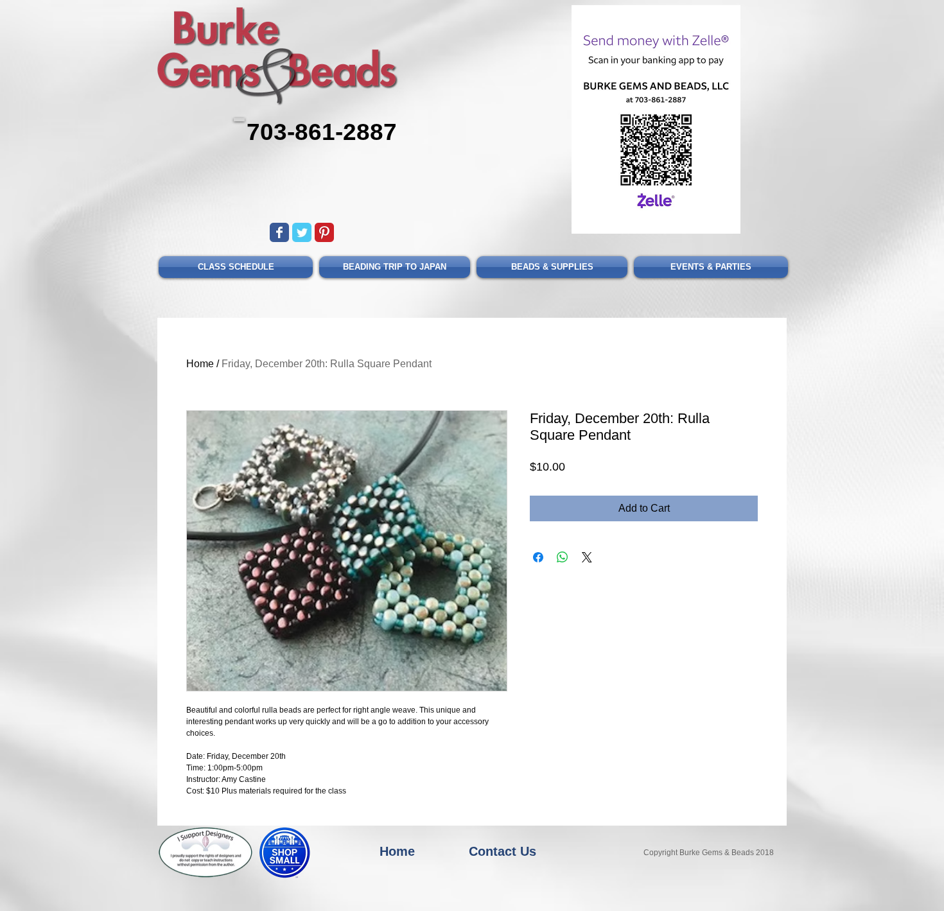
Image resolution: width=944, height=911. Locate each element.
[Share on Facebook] (538, 557)
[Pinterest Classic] (324, 232)
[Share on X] (587, 557)
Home (200, 363)
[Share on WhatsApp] (562, 557)
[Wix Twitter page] (301, 232)
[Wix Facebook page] (279, 232)
